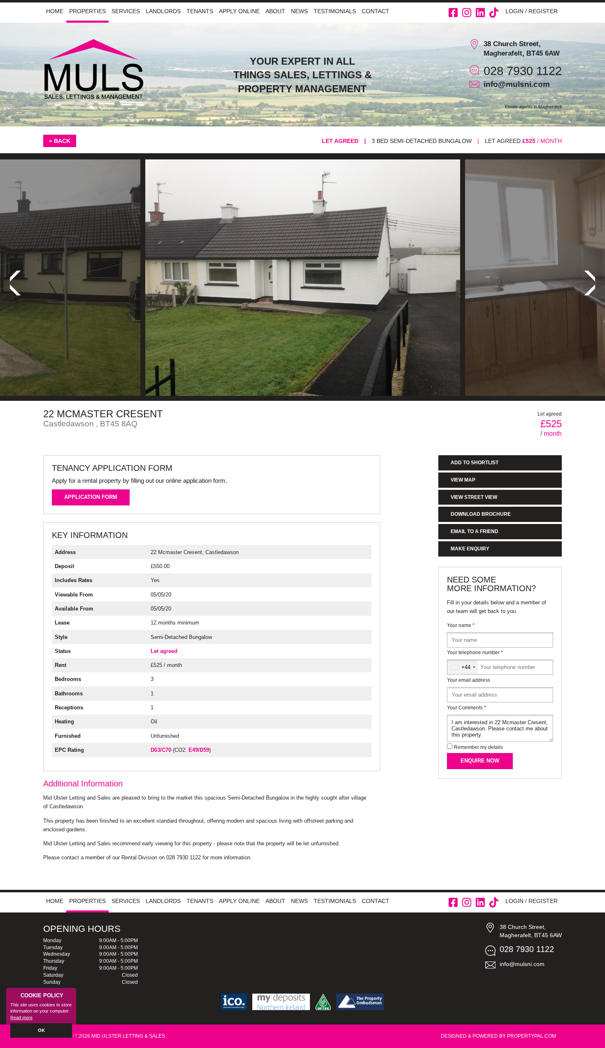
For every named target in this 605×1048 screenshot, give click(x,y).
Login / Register (531, 11)
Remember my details (478, 747)
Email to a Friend (474, 531)
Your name (461, 625)
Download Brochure (481, 514)
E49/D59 (198, 750)
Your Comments (466, 708)
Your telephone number (475, 652)
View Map (463, 480)
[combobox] (462, 667)
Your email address (468, 680)
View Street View (474, 497)
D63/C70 (161, 750)
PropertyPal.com (531, 1036)
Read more (21, 1017)
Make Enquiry (470, 549)
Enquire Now (480, 761)
